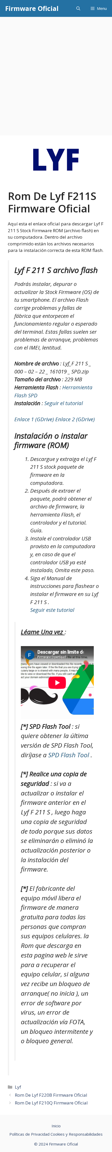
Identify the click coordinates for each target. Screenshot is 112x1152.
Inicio (56, 1125)
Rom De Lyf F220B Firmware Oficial (51, 1095)
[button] (78, 8)
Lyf (18, 1087)
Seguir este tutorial (52, 609)
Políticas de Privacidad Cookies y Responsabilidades (56, 1134)
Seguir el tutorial (63, 403)
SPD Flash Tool (69, 755)
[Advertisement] (56, 75)
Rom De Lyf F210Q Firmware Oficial (51, 1103)
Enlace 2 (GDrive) (75, 419)
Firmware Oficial (32, 8)
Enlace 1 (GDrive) (34, 419)
